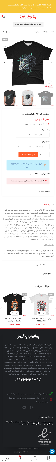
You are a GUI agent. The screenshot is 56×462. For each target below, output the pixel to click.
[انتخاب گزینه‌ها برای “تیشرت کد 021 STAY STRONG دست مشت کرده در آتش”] (17, 313)
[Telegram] (24, 407)
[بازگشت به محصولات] (6, 31)
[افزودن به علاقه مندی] (39, 313)
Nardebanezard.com (34, 452)
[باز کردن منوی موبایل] (52, 17)
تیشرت (37, 32)
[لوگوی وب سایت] (28, 17)
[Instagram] (31, 407)
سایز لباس (45, 141)
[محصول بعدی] (3, 31)
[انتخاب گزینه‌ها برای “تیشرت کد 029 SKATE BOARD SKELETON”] (43, 313)
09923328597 (28, 380)
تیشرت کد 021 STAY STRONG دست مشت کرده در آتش (14, 320)
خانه (52, 32)
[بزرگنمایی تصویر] (49, 83)
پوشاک (45, 32)
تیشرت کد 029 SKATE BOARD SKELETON (41, 320)
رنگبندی (46, 130)
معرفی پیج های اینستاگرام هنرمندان (28, 24)
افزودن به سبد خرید (28, 154)
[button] (51, 62)
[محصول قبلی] (9, 31)
